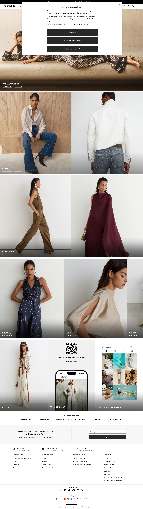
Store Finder (46, 464)
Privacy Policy (28, 437)
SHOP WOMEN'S (7, 87)
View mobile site (71, 504)
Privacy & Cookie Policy (82, 25)
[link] (128, 6)
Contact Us (17, 461)
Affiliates (107, 471)
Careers (107, 474)
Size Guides (17, 468)
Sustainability (109, 464)
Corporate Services (48, 468)
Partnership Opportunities (113, 477)
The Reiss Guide (109, 461)
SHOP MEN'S (18, 87)
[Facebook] (65, 490)
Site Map (16, 464)
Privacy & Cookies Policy (81, 461)
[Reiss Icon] (9, 6)
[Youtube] (78, 490)
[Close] (120, 4)
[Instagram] (61, 490)
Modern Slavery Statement (113, 480)
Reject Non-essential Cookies (72, 49)
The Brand (107, 458)
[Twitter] (82, 490)
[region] (72, 28)
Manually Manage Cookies (82, 464)
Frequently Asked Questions (22, 458)
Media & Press (109, 468)
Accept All (72, 32)
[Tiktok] (69, 490)
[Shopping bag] (133, 6)
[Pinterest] (74, 490)
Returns (44, 461)
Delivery (44, 458)
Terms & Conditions (79, 458)
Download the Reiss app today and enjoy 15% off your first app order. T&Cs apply (71, 1)
